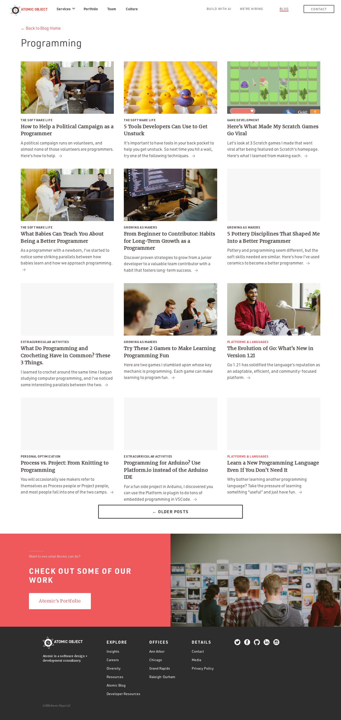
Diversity (114, 668)
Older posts (170, 511)
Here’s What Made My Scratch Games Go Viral (273, 130)
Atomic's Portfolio (60, 601)
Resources (115, 677)
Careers (113, 660)
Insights (113, 651)
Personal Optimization (41, 456)
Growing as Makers (140, 227)
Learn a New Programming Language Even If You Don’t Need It (273, 466)
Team (111, 8)
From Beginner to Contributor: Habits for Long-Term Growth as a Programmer (169, 241)
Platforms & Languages (248, 342)
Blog (284, 9)
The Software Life (36, 120)
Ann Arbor (157, 651)
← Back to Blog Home (41, 28)
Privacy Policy (203, 668)
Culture (132, 8)
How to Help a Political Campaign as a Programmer (67, 130)
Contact (319, 9)
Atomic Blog (116, 685)
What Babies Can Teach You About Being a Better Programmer (62, 237)
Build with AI (219, 9)
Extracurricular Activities (45, 342)
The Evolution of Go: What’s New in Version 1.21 (270, 352)
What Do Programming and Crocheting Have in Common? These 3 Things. (65, 355)
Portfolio (91, 8)
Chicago (155, 660)
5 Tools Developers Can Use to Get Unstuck (165, 130)
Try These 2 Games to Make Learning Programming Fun (170, 352)
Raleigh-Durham (162, 677)
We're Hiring (251, 9)
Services (64, 8)
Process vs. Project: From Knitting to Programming (65, 466)
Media (196, 660)
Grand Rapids (159, 668)
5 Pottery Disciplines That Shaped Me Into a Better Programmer (273, 237)
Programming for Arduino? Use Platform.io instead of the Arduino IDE (166, 470)
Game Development (243, 120)
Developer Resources (123, 694)
